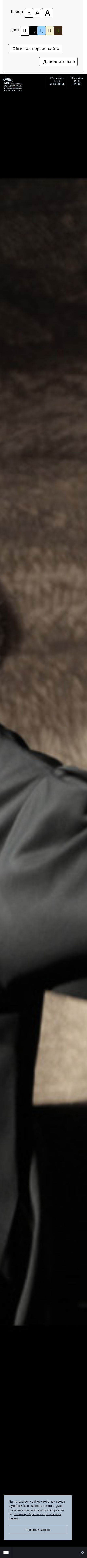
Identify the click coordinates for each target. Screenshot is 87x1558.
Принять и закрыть (37, 1530)
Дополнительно (58, 61)
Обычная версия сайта (35, 48)
